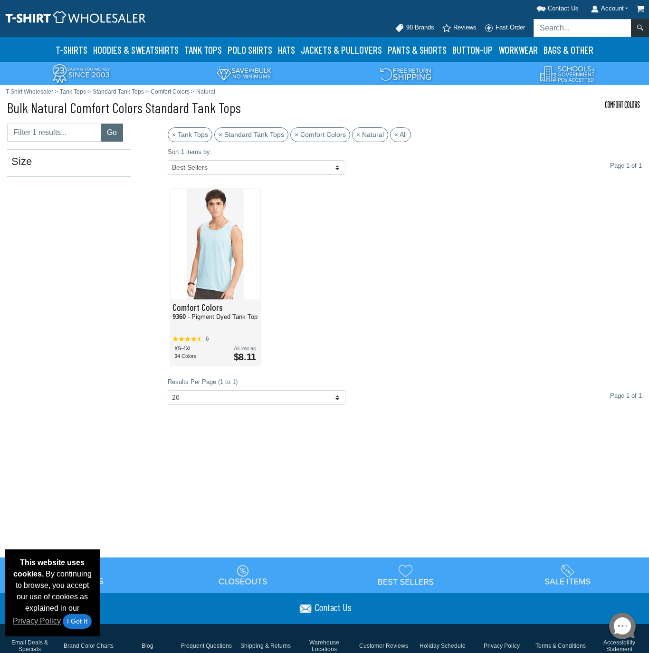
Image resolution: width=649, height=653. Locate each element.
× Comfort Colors (320, 134)
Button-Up (472, 50)
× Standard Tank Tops (251, 134)
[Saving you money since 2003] (81, 73)
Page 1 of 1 (626, 395)
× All (400, 134)
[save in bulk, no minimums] (243, 73)
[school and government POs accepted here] (567, 73)
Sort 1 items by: (190, 151)
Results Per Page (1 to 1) (203, 381)
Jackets (341, 50)
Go (112, 132)
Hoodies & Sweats (136, 50)
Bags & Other (568, 50)
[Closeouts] (243, 574)
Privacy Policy (37, 621)
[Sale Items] (567, 574)
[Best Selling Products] (405, 574)
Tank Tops (203, 50)
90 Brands (419, 27)
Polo (250, 50)
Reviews (464, 27)
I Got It (77, 621)
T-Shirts (71, 50)
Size (21, 161)
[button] (545, 7)
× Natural (370, 134)
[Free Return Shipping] (405, 73)
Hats (286, 50)
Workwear (518, 50)
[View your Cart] (640, 9)
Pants (417, 50)
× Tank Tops (190, 134)
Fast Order (509, 27)
